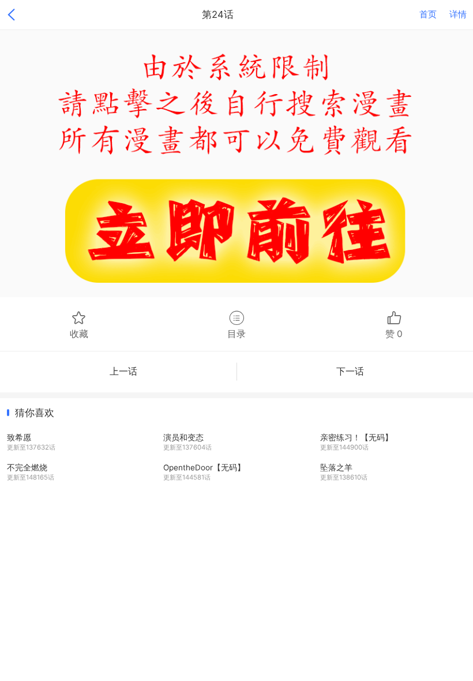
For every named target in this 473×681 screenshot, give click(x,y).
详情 (458, 14)
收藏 (79, 333)
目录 (236, 333)
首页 (428, 14)
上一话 (123, 371)
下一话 (350, 371)
